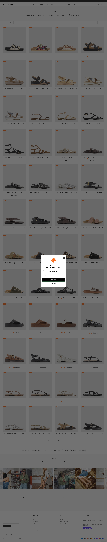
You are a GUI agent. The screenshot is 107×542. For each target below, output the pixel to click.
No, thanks (53, 283)
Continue (53, 279)
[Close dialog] (64, 258)
